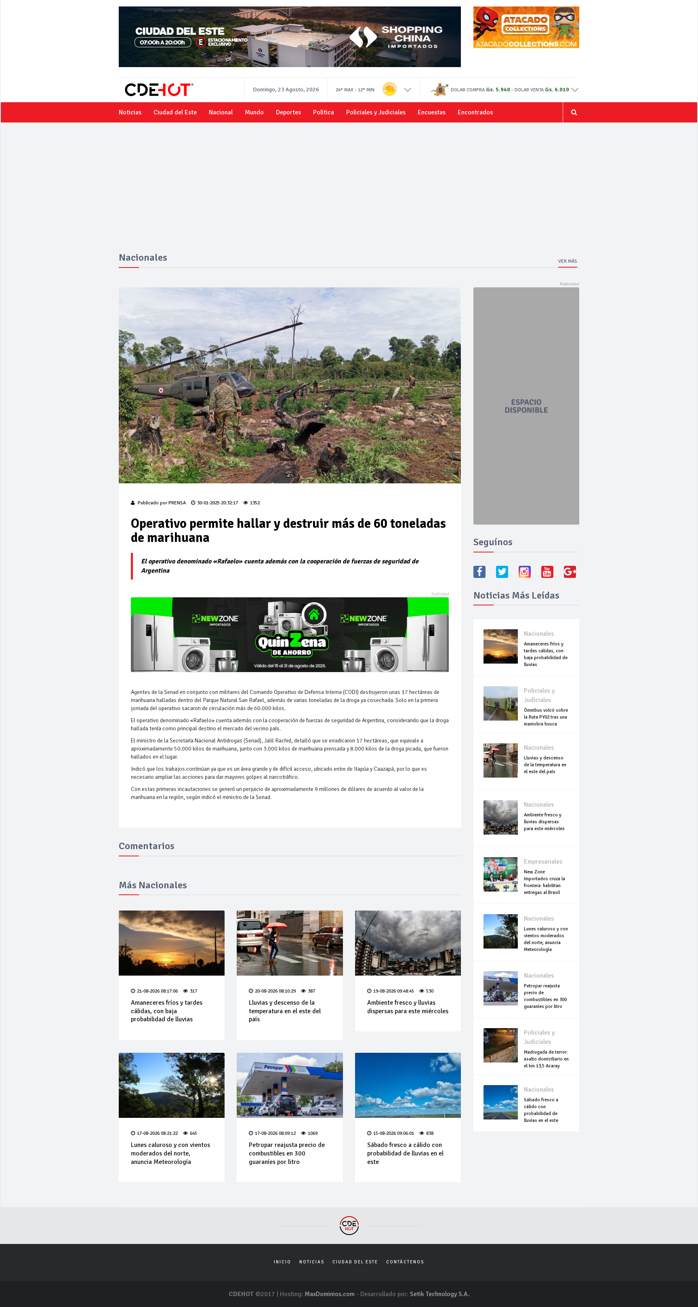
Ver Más (567, 261)
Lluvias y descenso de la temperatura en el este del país (285, 1011)
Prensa (177, 503)
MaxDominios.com (330, 1294)
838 (429, 1133)
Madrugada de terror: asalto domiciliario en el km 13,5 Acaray (546, 1059)
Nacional (221, 112)
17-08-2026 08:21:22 (157, 1133)
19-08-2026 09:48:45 (393, 991)
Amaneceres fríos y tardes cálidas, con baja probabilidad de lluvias (166, 1011)
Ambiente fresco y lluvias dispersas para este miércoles (407, 1007)
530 (429, 991)
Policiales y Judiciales (376, 112)
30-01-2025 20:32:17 (217, 503)
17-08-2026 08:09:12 (275, 1133)
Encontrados (475, 112)
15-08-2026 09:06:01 (393, 1133)
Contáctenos (405, 1262)
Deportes (288, 112)
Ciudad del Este (175, 112)
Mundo (254, 112)
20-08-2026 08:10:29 (275, 991)
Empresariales (543, 862)
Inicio (282, 1262)
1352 (255, 503)
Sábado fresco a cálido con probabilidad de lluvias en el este (405, 1153)
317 (193, 991)
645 (193, 1133)
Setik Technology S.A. (440, 1294)
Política (323, 112)
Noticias (130, 112)
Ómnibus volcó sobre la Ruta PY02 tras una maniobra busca (546, 717)
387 (311, 991)
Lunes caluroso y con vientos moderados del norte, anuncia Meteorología (170, 1153)
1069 (312, 1133)
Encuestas (432, 112)
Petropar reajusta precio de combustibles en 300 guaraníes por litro (287, 1153)
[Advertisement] (349, 191)
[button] (408, 89)
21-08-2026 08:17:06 (157, 991)
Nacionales (539, 634)
